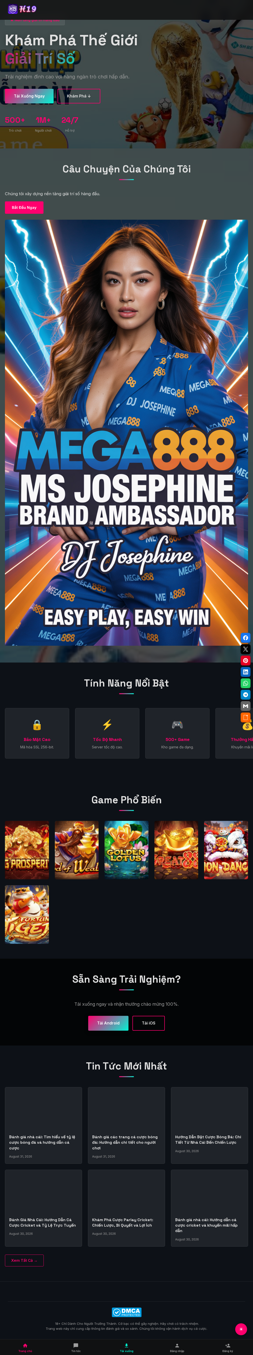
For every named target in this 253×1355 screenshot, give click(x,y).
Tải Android (108, 1023)
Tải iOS (148, 1023)
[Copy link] (246, 717)
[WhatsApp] (246, 683)
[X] (246, 649)
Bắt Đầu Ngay (24, 207)
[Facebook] (246, 638)
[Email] (246, 706)
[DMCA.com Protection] (126, 1312)
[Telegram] (246, 695)
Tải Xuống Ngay (29, 96)
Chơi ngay (27, 854)
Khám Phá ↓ (79, 96)
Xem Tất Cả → (24, 1260)
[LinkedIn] (246, 672)
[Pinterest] (246, 661)
